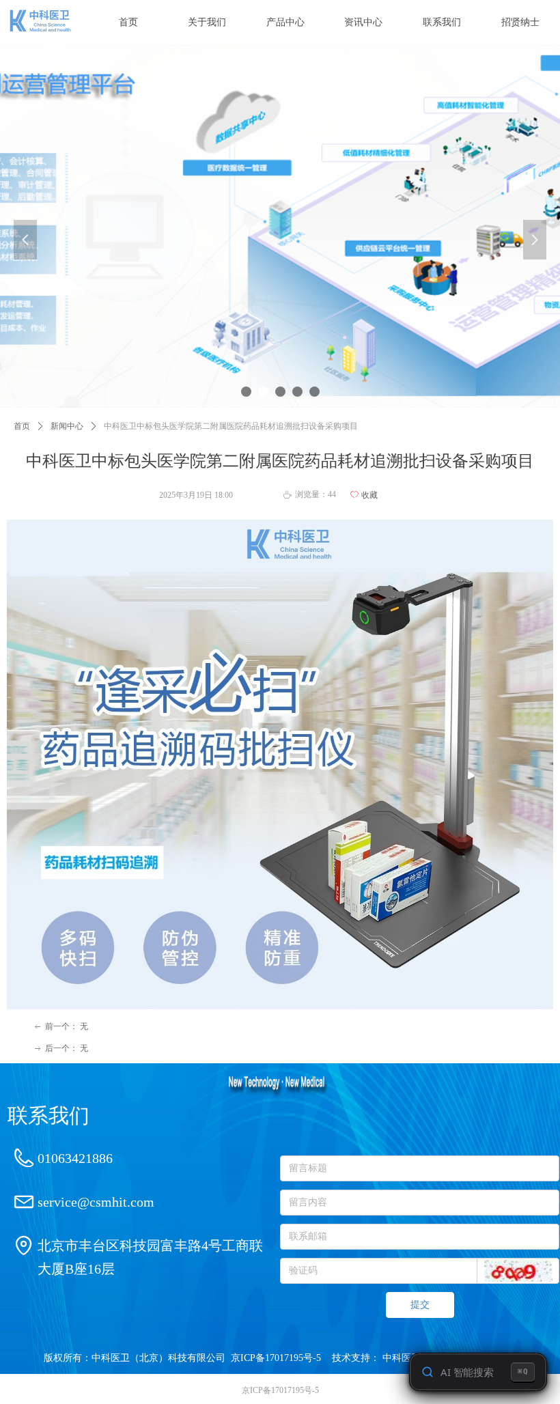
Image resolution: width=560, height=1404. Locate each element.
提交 (420, 1305)
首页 (22, 426)
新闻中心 (67, 426)
